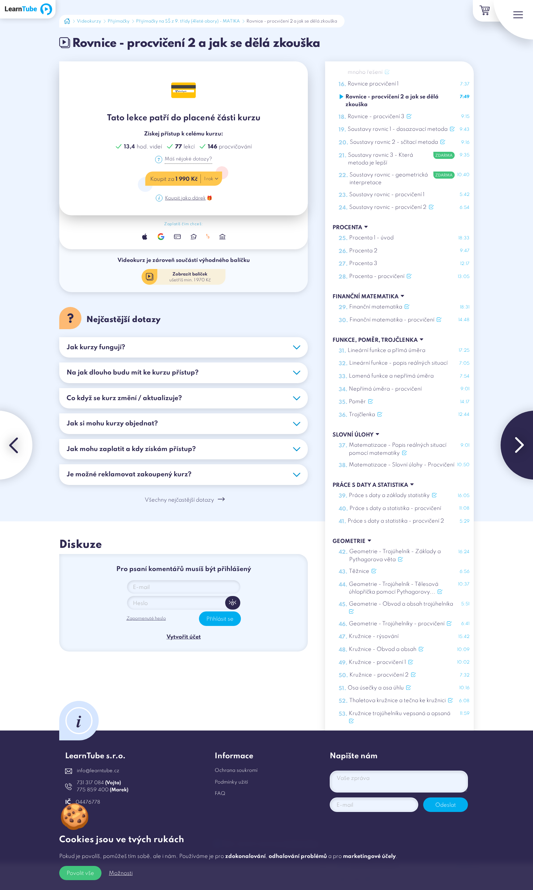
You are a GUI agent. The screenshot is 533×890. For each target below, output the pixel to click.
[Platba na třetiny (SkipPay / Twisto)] (208, 236)
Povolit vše (80, 873)
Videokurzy (89, 21)
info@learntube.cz (98, 770)
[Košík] (483, 11)
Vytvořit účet (184, 637)
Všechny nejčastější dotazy (179, 500)
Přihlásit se (219, 619)
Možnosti (121, 873)
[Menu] (513, 19)
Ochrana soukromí (236, 770)
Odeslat (445, 805)
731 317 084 (99, 782)
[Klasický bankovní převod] (222, 236)
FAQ (220, 793)
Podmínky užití (231, 782)
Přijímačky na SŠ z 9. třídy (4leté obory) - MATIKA (188, 21)
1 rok (208, 179)
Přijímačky (119, 21)
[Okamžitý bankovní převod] (193, 236)
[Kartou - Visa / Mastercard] (177, 236)
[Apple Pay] (144, 236)
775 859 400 (102, 790)
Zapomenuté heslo (146, 618)
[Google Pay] (160, 236)
